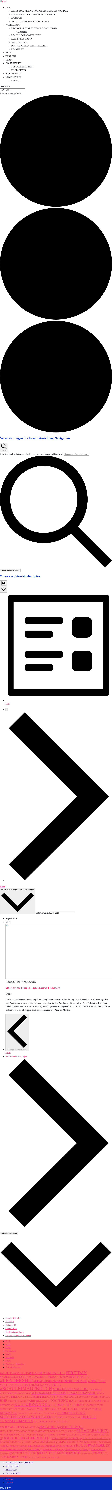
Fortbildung (10, 1351)
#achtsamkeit (14, 1373)
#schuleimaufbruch (26, 1388)
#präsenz (36, 1384)
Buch (7, 1344)
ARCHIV (15, 80)
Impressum (11, 1470)
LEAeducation (94, 1405)
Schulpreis (66, 1412)
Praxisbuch (13, 73)
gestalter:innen (22, 66)
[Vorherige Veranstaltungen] (6, 709)
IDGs (72, 1400)
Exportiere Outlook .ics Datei (18, 1335)
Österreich (61, 1421)
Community (13, 63)
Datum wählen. (42, 913)
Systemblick (60, 1417)
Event (8, 1347)
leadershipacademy (68, 1404)
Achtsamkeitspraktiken (15, 1393)
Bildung (5, 1397)
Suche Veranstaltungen (10, 570)
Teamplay (74, 1417)
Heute (2, 886)
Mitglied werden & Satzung (30, 21)
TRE (36, 1421)
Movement (87, 1409)
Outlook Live (11, 1328)
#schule (53, 1385)
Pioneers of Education (14, 1364)
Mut (98, 1408)
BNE (3, 1400)
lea (7, 7)
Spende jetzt (12, 1466)
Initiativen (18, 70)
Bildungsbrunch (25, 1396)
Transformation (16, 1421)
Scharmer (50, 1413)
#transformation (70, 1389)
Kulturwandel (32, 1404)
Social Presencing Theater (29, 45)
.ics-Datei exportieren (14, 1332)
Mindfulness (49, 1409)
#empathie (54, 1373)
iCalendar (9, 1321)
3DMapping (94, 1389)
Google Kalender (12, 1318)
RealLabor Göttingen (26, 35)
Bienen (100, 1393)
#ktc (76, 1376)
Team (8, 59)
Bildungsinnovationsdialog (92, 1397)
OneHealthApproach (30, 1413)
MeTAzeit (28, 1408)
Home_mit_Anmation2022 (19, 1463)
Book (7, 1341)
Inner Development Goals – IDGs (33, 14)
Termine (21, 32)
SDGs (81, 1413)
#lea (85, 1376)
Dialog (22, 1401)
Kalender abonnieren (9, 1233)
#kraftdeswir (60, 1376)
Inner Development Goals (93, 1401)
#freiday (76, 1372)
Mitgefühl (71, 1408)
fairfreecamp (39, 1400)
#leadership (16, 1380)
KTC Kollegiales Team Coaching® (34, 28)
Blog (8, 52)
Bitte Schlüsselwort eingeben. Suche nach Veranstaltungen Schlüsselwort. (32, 454)
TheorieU (89, 1416)
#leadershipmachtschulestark (60, 1381)
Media (8, 1354)
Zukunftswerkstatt (13, 1367)
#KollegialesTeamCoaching (24, 1376)
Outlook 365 (10, 1325)
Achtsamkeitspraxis (48, 1392)
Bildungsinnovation (57, 1396)
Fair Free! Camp (21, 38)
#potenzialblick (14, 1384)
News (8, 1361)
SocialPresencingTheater (25, 1417)
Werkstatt (12, 25)
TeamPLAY (17, 49)
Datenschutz (12, 1473)
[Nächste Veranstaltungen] (58, 881)
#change (35, 1373)
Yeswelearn (46, 1421)
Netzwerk (9, 1357)
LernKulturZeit (10, 1409)
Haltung (59, 1400)
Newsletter (13, 77)
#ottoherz (97, 1381)
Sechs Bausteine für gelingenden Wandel (39, 11)
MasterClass (20, 42)
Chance (12, 1401)
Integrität (7, 1405)
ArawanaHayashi (81, 1392)
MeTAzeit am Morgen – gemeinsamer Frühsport (32, 987)
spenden (16, 17)
